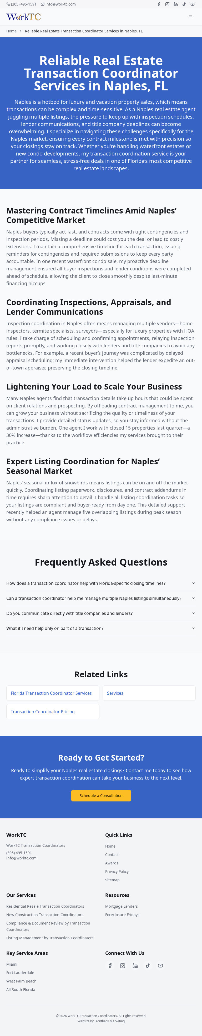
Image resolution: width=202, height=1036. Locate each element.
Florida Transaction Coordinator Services (51, 693)
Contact (112, 854)
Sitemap (112, 879)
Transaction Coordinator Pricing (43, 711)
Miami (11, 964)
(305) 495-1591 (24, 4)
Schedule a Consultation (101, 795)
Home (11, 30)
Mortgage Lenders (121, 906)
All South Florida (20, 989)
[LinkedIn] (176, 4)
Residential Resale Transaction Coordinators (45, 906)
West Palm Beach (21, 981)
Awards (111, 862)
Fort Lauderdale (20, 972)
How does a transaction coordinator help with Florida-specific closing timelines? (85, 583)
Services (115, 693)
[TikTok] (184, 4)
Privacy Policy (117, 871)
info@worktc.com (61, 4)
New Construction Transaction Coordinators (44, 914)
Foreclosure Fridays (122, 914)
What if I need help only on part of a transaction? (54, 628)
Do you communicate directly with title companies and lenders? (69, 613)
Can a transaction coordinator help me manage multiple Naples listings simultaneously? (93, 598)
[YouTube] (192, 4)
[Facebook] (159, 4)
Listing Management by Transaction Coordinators (50, 937)
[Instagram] (167, 4)
